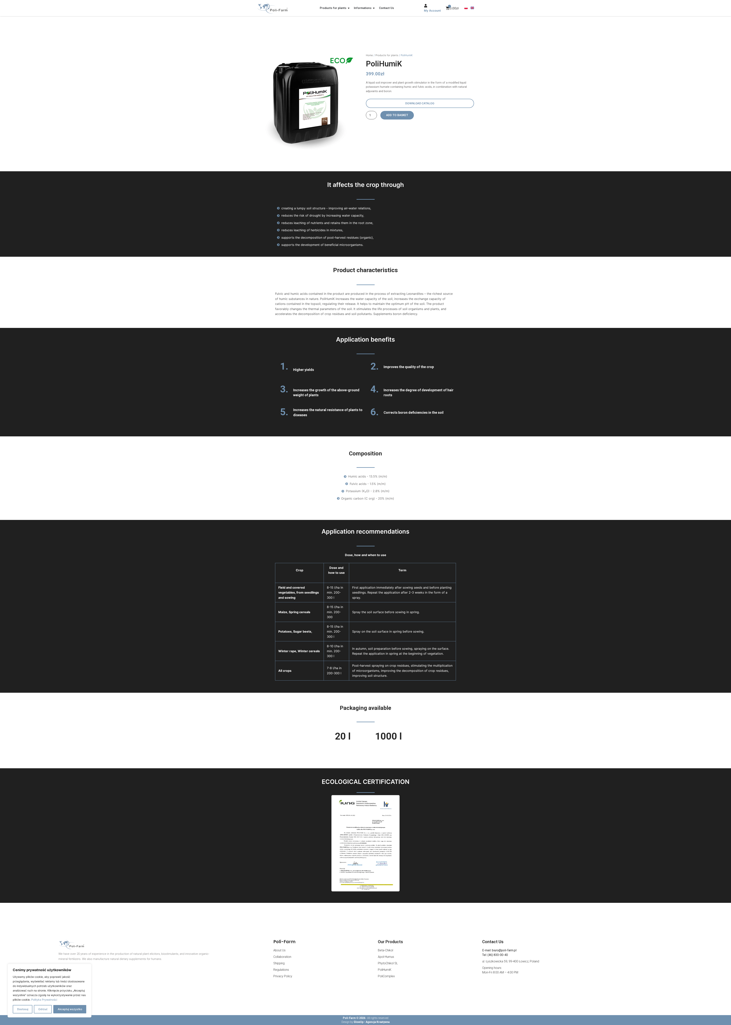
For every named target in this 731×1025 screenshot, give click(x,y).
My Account (432, 10)
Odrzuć (43, 1009)
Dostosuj (22, 1009)
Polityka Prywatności (44, 999)
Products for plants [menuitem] (333, 8)
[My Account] (425, 5)
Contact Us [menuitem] (386, 8)
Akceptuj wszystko (70, 1009)
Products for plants (386, 55)
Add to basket (397, 115)
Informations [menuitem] (362, 8)
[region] (49, 990)
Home (369, 55)
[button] (348, 8)
